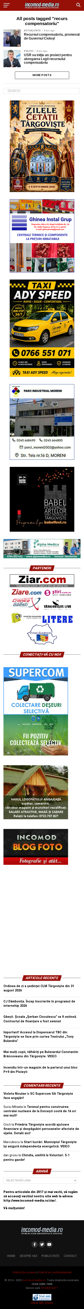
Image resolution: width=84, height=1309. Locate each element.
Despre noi (28, 1256)
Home (11, 1256)
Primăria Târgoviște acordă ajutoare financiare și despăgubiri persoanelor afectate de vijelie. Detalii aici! (41, 1129)
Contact (70, 1256)
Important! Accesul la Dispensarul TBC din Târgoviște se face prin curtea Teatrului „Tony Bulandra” (38, 1037)
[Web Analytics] (42, 1299)
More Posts (42, 75)
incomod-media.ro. (34, 1280)
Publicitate (50, 1256)
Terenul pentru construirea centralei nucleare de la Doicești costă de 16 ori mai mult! (39, 1111)
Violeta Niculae (14, 1094)
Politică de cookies (24, 1272)
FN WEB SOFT (49, 1288)
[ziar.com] (42, 586)
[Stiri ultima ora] (57, 595)
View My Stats (42, 1303)
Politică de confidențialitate (55, 1272)
